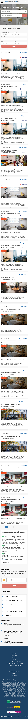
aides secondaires (6, 561)
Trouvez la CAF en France (12, 596)
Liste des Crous (16, 691)
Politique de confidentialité (14, 663)
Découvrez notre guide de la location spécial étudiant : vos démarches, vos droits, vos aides (14, 626)
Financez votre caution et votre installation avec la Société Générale (13, 643)
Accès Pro (14, 675)
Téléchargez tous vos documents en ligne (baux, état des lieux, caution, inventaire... (13, 632)
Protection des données (14, 661)
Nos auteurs (21, 691)
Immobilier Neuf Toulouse (8, 691)
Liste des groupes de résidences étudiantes (12, 694)
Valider (14, 46)
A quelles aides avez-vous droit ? (14, 611)
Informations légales (14, 665)
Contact (14, 674)
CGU (14, 659)
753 (18, 526)
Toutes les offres (14, 672)
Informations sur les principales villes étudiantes (16, 693)
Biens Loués (14, 696)
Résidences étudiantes (21, 696)
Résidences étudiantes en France (14, 600)
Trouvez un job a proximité (12, 604)
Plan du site (14, 655)
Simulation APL (9, 615)
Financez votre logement (12, 608)
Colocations (13, 692)
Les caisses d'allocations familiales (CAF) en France (15, 695)
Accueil (14, 653)
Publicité (14, 657)
